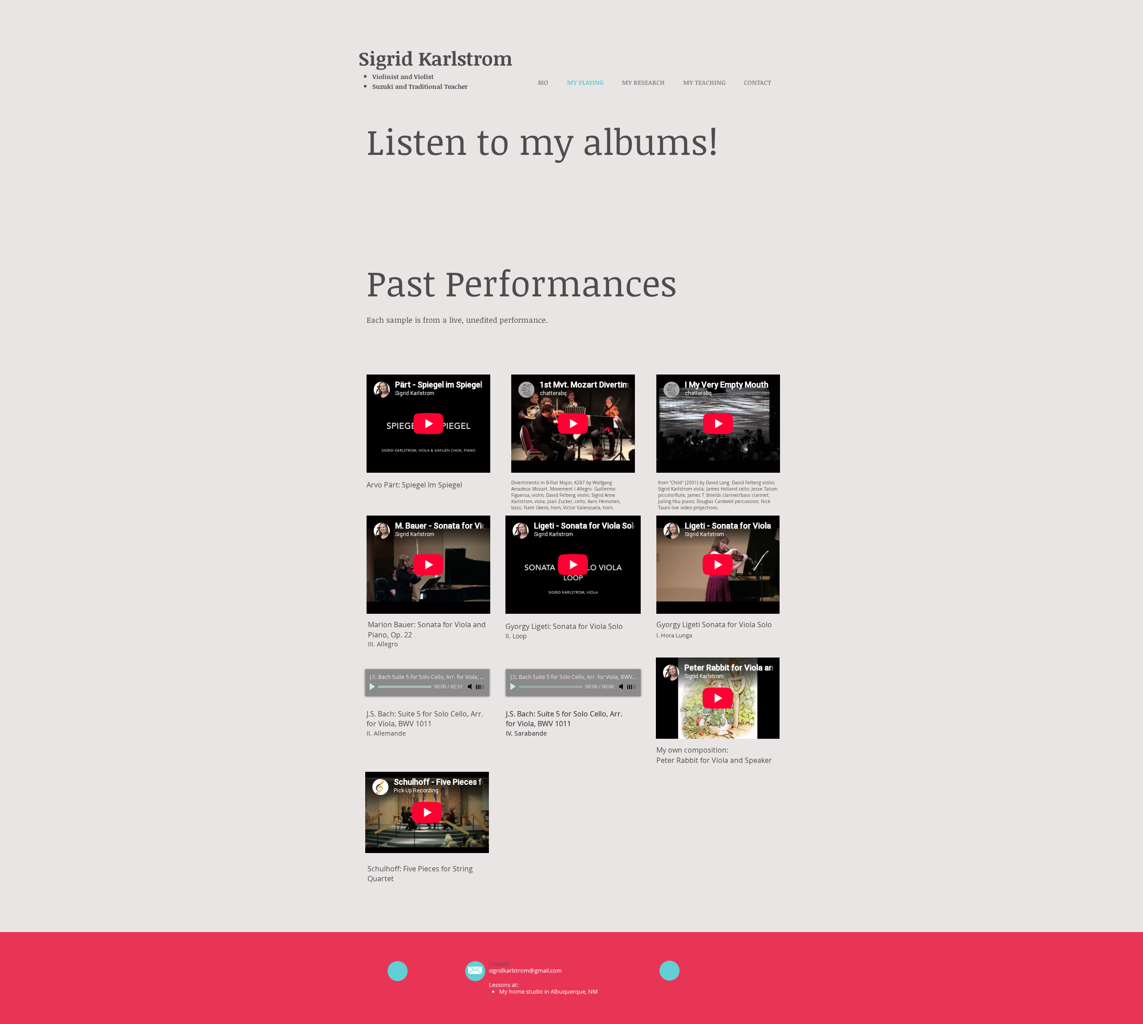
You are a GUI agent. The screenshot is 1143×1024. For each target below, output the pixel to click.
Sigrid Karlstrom (436, 58)
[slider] (480, 687)
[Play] (373, 686)
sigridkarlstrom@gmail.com (525, 970)
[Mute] (470, 686)
